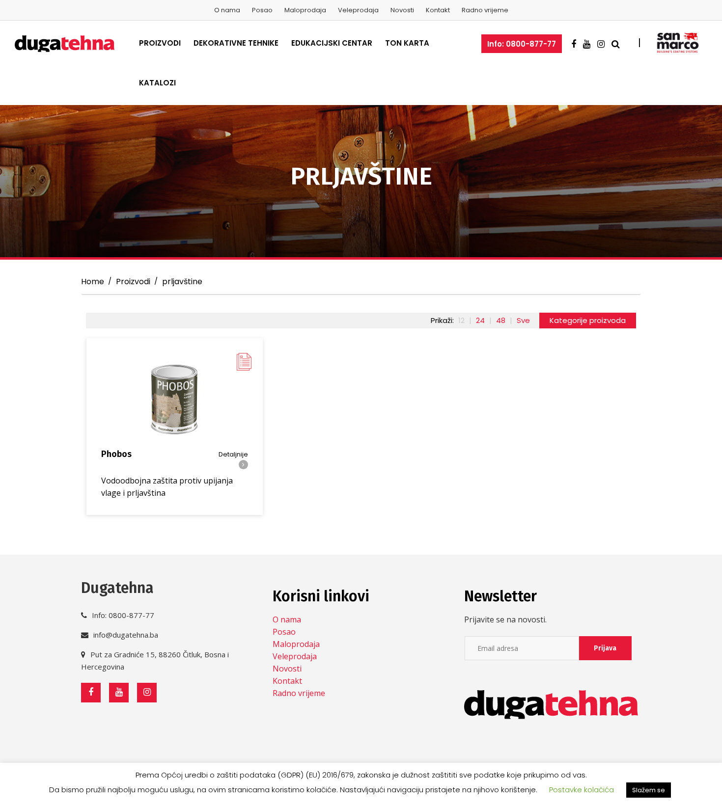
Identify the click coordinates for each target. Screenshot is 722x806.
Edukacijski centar (331, 43)
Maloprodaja (305, 10)
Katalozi (157, 83)
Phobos (116, 454)
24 (480, 320)
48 (500, 320)
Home (92, 281)
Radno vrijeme (485, 10)
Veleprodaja (358, 10)
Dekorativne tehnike (236, 43)
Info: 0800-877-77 (521, 44)
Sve (523, 320)
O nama (227, 10)
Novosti (402, 10)
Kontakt (438, 10)
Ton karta (407, 43)
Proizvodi (160, 43)
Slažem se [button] (648, 790)
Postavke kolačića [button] (581, 789)
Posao (262, 10)
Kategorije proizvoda (588, 320)
